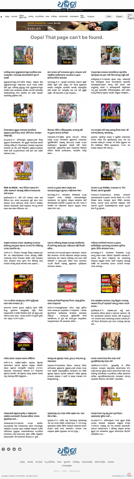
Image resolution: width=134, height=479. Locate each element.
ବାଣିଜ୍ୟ (54, 16)
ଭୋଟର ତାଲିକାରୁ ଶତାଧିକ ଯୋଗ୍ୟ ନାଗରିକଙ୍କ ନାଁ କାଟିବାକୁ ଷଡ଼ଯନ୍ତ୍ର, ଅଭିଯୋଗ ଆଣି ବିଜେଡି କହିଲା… (66, 245)
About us (56, 471)
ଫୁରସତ (67, 462)
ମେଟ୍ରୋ (14, 16)
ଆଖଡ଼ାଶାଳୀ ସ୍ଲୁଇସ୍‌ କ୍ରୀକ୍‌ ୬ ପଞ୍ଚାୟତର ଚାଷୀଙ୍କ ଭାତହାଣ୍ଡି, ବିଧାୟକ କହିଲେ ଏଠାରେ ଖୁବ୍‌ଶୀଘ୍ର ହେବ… (21, 416)
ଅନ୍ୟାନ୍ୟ (90, 16)
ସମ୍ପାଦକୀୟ (63, 16)
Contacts (64, 471)
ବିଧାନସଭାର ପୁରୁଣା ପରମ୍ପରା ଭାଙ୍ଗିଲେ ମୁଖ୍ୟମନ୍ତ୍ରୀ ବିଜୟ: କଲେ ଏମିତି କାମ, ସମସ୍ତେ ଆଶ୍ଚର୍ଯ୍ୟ (22, 133)
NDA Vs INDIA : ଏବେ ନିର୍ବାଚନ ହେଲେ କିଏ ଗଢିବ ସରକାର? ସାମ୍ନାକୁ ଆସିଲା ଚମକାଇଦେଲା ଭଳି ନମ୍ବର (22, 190)
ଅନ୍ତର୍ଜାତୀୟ (39, 16)
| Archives (80, 10)
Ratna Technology (126, 476)
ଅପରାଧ (111, 462)
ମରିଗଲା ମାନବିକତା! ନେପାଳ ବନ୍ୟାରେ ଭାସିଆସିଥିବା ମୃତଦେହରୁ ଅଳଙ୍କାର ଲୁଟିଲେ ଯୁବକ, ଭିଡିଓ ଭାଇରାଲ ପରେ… (108, 245)
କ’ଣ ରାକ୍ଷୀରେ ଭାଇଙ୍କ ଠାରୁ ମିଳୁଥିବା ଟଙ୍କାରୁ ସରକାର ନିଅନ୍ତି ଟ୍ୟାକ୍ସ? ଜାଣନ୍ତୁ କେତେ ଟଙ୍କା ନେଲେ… (110, 303)
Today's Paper (72, 10)
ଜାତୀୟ (30, 16)
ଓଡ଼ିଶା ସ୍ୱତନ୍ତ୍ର (23, 16)
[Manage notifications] (129, 474)
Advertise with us (75, 471)
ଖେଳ (47, 16)
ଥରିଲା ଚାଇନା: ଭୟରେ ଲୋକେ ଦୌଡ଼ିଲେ (19, 358)
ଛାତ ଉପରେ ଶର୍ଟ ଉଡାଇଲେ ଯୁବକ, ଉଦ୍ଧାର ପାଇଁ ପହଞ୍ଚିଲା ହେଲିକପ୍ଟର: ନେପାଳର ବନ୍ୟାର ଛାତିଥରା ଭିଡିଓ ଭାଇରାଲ (67, 75)
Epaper (119, 16)
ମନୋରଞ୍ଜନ (74, 16)
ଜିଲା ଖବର (83, 16)
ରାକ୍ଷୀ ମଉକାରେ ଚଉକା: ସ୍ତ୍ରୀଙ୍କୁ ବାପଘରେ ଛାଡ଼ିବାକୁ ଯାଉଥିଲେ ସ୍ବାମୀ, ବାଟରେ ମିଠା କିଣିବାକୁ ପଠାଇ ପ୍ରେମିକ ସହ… (23, 245)
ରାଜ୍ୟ (7, 16)
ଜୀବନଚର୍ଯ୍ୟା (100, 462)
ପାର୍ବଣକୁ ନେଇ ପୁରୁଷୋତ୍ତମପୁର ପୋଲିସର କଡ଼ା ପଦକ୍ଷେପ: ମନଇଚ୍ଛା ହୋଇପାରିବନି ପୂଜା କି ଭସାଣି (22, 75)
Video (109, 16)
